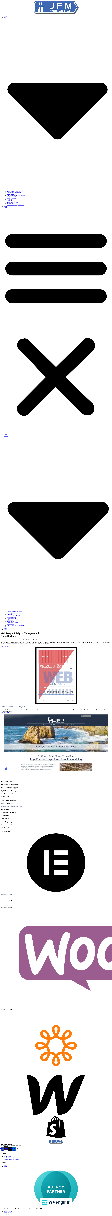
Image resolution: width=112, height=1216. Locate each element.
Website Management (12, 198)
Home (5, 16)
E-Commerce (10, 199)
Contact (5, 209)
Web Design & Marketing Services (15, 191)
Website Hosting (11, 200)
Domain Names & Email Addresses (11, 806)
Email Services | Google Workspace (15, 205)
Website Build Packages (12, 202)
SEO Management (11, 196)
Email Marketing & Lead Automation (16, 195)
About (5, 207)
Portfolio (6, 206)
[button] (56, 322)
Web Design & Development (14, 192)
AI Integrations (10, 194)
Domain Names (10, 203)
